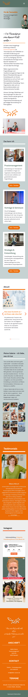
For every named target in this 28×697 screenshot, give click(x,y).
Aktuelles (18, 687)
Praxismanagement (9, 49)
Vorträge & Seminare (13, 207)
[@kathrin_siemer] (6, 546)
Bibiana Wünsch (14, 484)
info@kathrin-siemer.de (14, 672)
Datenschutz (17, 694)
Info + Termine (14, 185)
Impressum (10, 694)
